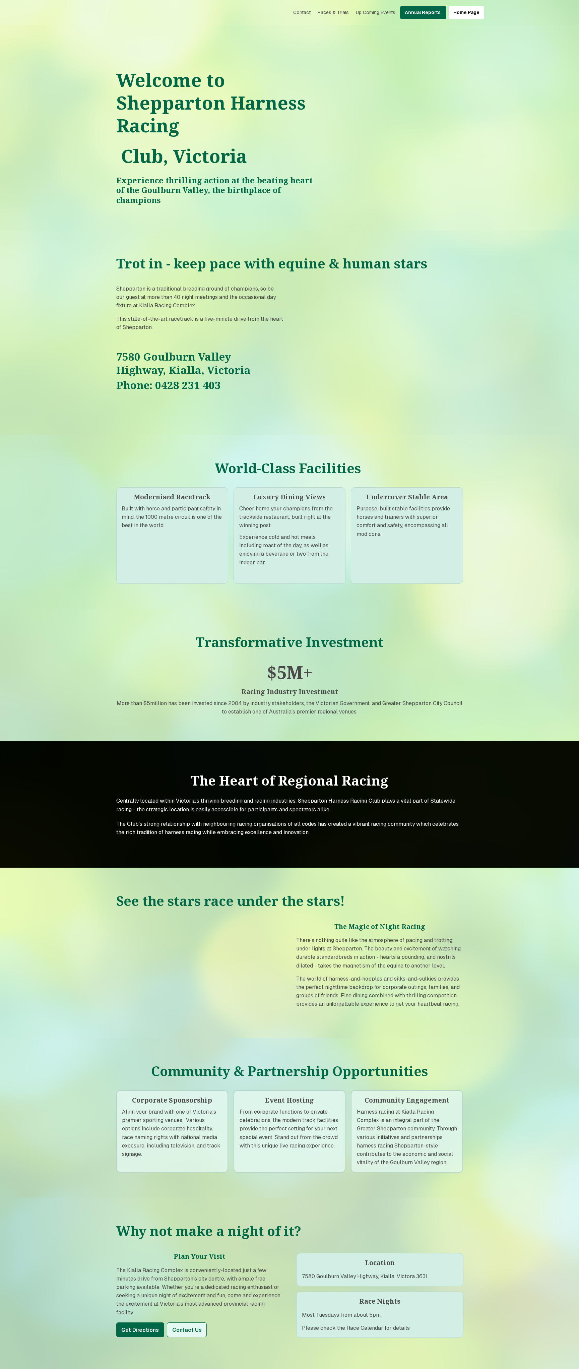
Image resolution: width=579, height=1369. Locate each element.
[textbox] (289, 12)
